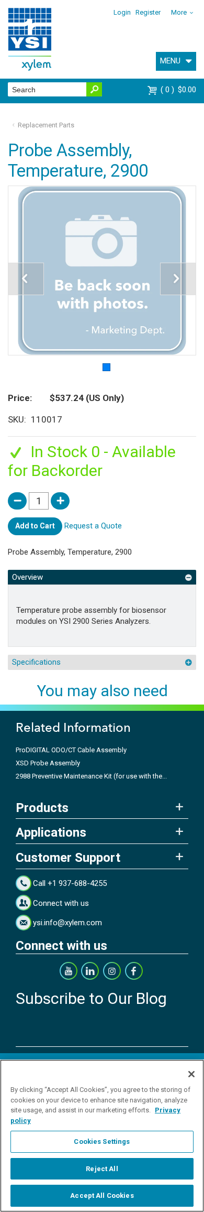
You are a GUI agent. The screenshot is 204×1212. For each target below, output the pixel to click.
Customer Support (68, 857)
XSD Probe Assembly (48, 763)
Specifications (36, 662)
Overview (27, 577)
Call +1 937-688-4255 (70, 883)
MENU (170, 61)
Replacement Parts (46, 125)
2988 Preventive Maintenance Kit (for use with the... (91, 776)
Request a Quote (93, 526)
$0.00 (179, 89)
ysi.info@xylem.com (67, 922)
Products (42, 807)
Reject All (102, 1169)
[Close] (191, 1074)
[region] (102, 1135)
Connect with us (61, 903)
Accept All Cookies (101, 1195)
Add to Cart (35, 526)
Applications (51, 832)
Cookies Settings (102, 1141)
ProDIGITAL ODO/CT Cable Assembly (71, 750)
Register (148, 12)
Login (122, 12)
